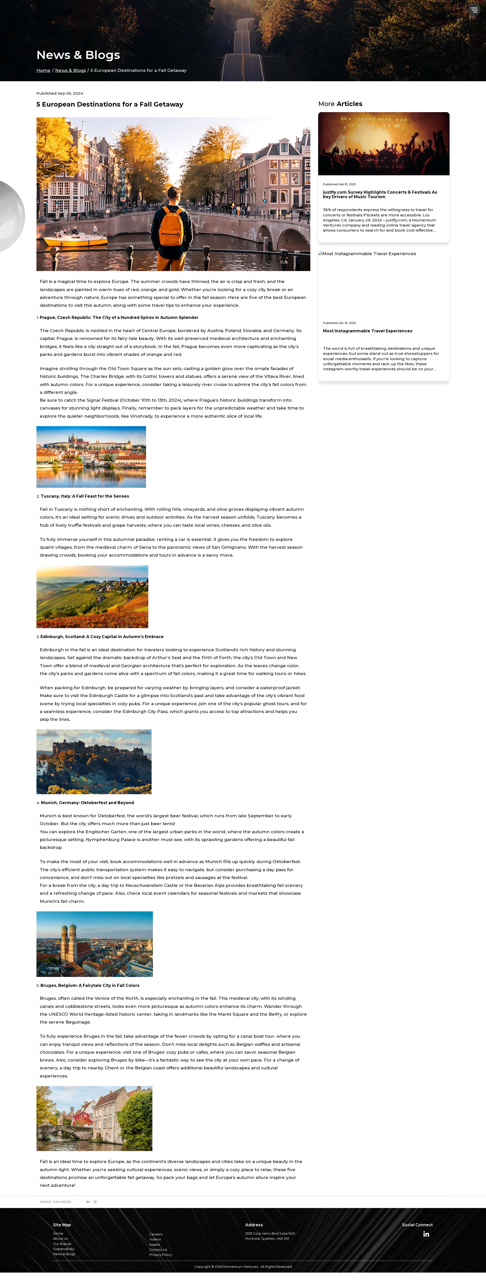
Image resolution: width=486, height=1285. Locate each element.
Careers (155, 1244)
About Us (60, 1248)
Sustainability (63, 1258)
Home (43, 80)
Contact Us (158, 1259)
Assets (154, 1254)
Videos (155, 1249)
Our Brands (62, 1253)
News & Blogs (70, 80)
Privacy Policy (160, 1265)
